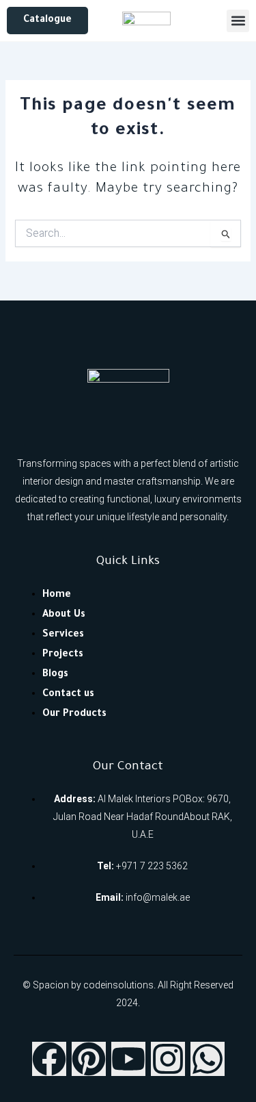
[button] (238, 21)
